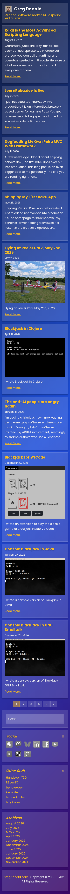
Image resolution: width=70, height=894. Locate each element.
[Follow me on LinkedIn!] (36, 744)
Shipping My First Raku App (30, 197)
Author (10, 15)
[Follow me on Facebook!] (45, 744)
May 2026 (13, 832)
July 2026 (12, 828)
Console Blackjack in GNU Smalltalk (29, 627)
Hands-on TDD (16, 778)
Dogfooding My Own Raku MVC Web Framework (33, 144)
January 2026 (15, 841)
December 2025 (17, 845)
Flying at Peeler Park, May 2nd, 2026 (33, 250)
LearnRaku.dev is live (24, 90)
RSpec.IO (12, 782)
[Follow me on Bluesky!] (27, 744)
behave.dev (14, 787)
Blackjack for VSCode (25, 457)
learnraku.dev (15, 797)
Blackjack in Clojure (23, 328)
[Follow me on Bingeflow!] (9, 754)
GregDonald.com (15, 877)
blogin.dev (13, 802)
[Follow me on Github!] (9, 744)
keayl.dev (12, 792)
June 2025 (13, 849)
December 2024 (17, 858)
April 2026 (13, 836)
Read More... (13, 76)
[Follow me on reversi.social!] (18, 754)
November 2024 (17, 862)
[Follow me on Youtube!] (55, 744)
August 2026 (15, 823)
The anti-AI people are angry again (32, 404)
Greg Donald (28, 9)
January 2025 (16, 853)
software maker (29, 15)
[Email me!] (27, 754)
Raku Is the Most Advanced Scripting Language (30, 32)
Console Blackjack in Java (29, 549)
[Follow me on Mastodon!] (18, 744)
